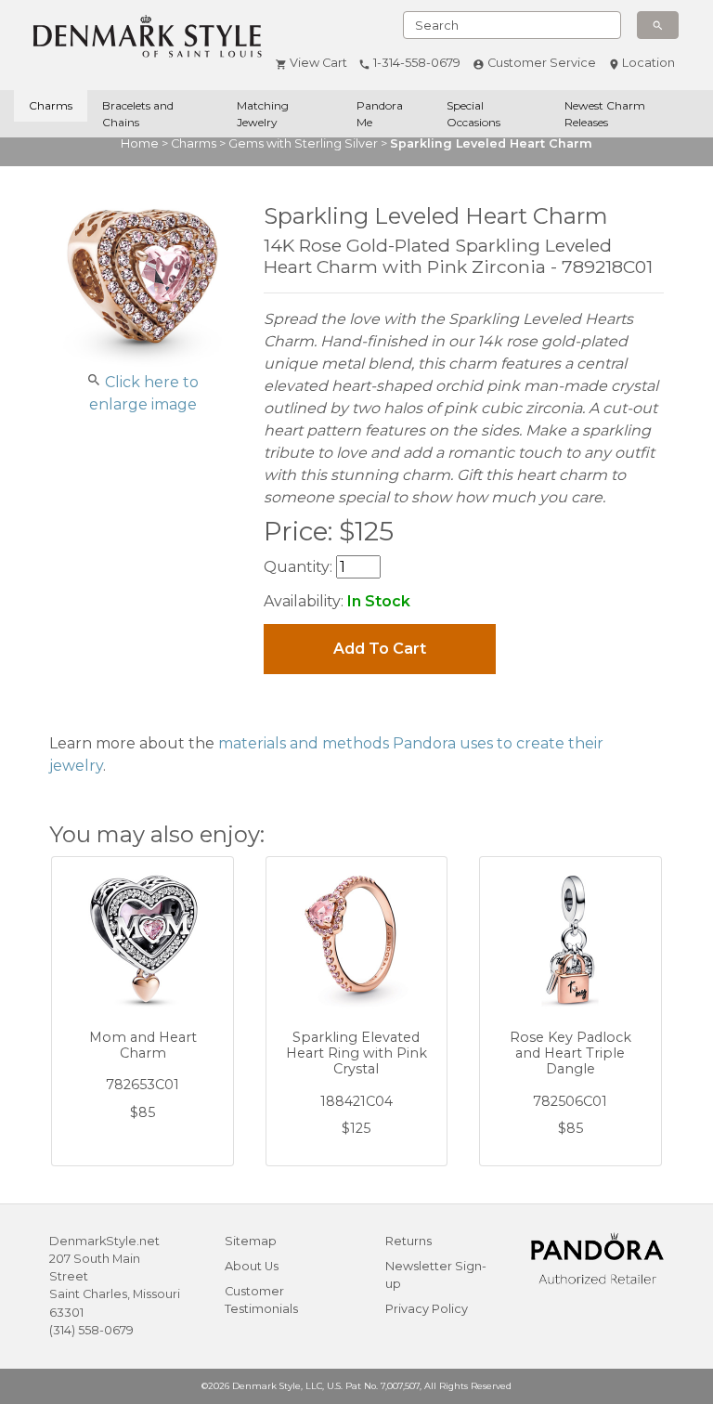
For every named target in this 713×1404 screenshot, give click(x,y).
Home (140, 143)
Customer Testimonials (261, 1300)
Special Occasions (473, 113)
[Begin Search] (658, 25)
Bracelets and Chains (138, 113)
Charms (50, 105)
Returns (408, 1241)
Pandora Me (379, 113)
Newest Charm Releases (604, 113)
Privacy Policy (426, 1309)
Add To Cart (379, 648)
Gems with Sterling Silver (303, 143)
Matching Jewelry (263, 113)
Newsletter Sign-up (435, 1275)
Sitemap (251, 1241)
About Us (252, 1266)
